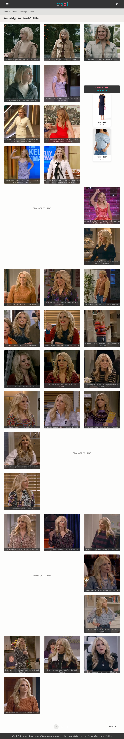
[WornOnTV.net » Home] (62, 4)
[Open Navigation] (7, 4)
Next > (112, 726)
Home (6, 12)
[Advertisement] (42, 229)
